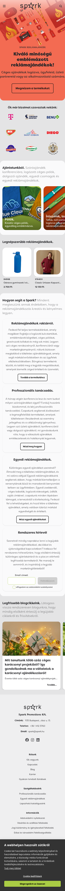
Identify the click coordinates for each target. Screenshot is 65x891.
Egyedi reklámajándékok (32, 798)
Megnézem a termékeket (33, 88)
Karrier (32, 774)
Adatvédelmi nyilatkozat (32, 818)
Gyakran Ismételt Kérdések (32, 779)
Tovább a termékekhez (32, 377)
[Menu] (4, 6)
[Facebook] (27, 739)
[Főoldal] (32, 707)
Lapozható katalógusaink (32, 803)
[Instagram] (32, 739)
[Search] (61, 6)
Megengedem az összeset (32, 883)
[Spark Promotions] (30, 6)
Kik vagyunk (33, 759)
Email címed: (21, 575)
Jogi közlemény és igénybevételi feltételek (32, 827)
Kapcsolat (32, 764)
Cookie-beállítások (32, 876)
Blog (32, 769)
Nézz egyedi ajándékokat (32, 519)
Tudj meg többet (12, 868)
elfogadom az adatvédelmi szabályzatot (34, 587)
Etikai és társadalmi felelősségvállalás (32, 832)
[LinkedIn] (38, 739)
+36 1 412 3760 (37, 726)
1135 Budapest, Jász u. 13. (37, 720)
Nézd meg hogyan (32, 446)
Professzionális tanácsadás (32, 793)
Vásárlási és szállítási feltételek (32, 823)
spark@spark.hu (36, 731)
